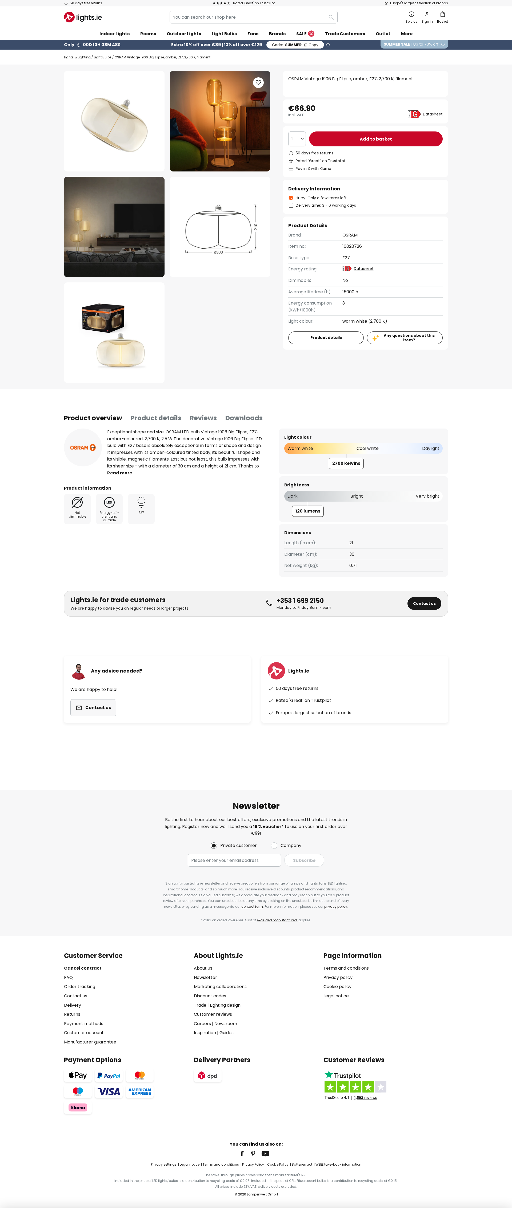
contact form (252, 906)
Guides (226, 1033)
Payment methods (83, 1024)
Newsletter (205, 977)
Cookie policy (337, 986)
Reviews (203, 418)
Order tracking (79, 986)
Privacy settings (164, 1164)
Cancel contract (83, 968)
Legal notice (336, 996)
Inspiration (205, 1033)
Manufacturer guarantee (90, 1042)
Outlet (383, 34)
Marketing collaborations (220, 986)
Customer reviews (213, 1014)
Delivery (72, 1005)
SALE (301, 34)
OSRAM (350, 235)
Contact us (424, 603)
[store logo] (83, 17)
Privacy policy (338, 977)
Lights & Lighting (77, 57)
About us (203, 968)
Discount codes (210, 996)
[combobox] (253, 17)
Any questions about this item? (409, 338)
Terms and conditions (346, 968)
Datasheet (433, 114)
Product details (156, 418)
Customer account (84, 1033)
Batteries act (302, 1164)
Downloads (244, 418)
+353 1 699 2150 (300, 600)
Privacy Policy (253, 1164)
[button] (114, 227)
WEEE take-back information (338, 1164)
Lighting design (225, 1005)
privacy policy (335, 906)
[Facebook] (245, 1153)
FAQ (68, 977)
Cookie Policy (278, 1164)
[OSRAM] (83, 447)
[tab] (93, 418)
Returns (72, 1014)
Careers (202, 1024)
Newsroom (225, 1024)
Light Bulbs (102, 57)
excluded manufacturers (277, 920)
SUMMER (295, 44)
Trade (200, 1005)
